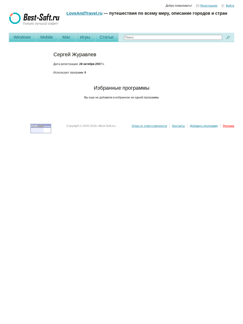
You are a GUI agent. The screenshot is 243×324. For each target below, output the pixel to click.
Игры (85, 37)
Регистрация (208, 5)
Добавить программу (204, 126)
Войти (230, 5)
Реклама (228, 126)
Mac (66, 37)
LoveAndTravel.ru (84, 13)
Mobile (46, 37)
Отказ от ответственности (149, 126)
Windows (22, 37)
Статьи (106, 37)
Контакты (178, 126)
